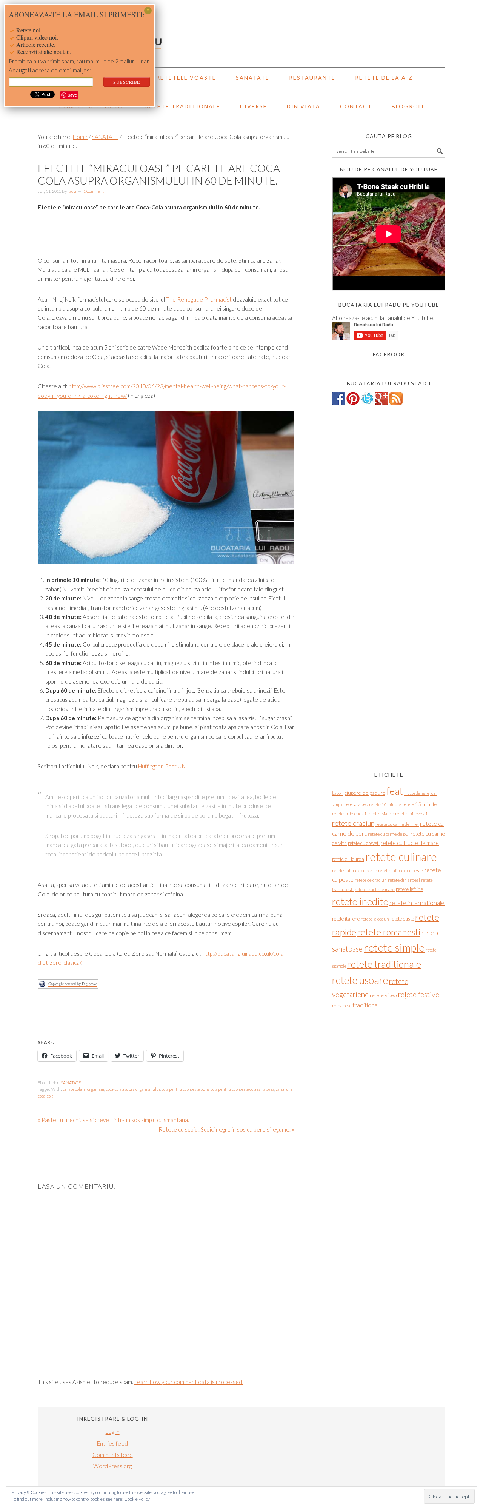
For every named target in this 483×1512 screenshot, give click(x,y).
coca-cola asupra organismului (133, 1089)
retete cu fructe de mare (410, 843)
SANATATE (71, 1082)
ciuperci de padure (365, 793)
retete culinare (401, 856)
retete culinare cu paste (354, 870)
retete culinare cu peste (400, 870)
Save (72, 95)
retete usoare (360, 980)
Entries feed (112, 1443)
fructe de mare (416, 793)
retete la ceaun (375, 919)
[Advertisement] (175, 1018)
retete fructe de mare (375, 889)
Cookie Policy (137, 1499)
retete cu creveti (364, 843)
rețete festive (418, 994)
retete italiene (346, 919)
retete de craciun (371, 880)
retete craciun (353, 823)
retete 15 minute (419, 804)
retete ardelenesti (349, 813)
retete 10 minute (385, 804)
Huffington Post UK (161, 766)
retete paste (402, 919)
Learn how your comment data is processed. (188, 1381)
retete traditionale (384, 964)
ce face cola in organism (83, 1089)
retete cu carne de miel (397, 824)
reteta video (356, 804)
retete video (383, 995)
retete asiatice (380, 813)
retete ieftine (409, 889)
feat (394, 791)
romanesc (341, 1006)
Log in (113, 1431)
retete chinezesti (411, 813)
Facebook (389, 354)
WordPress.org (112, 1466)
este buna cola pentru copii (216, 1089)
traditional (365, 1005)
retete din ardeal (404, 880)
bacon (337, 793)
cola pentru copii (176, 1089)
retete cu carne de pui (388, 834)
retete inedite (360, 901)
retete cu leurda (348, 859)
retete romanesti (388, 932)
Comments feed (112, 1454)
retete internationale (417, 902)
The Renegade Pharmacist (199, 299)
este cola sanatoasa (258, 1089)
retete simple (394, 947)
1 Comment (93, 191)
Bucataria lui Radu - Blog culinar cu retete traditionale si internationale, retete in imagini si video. (241, 30)
